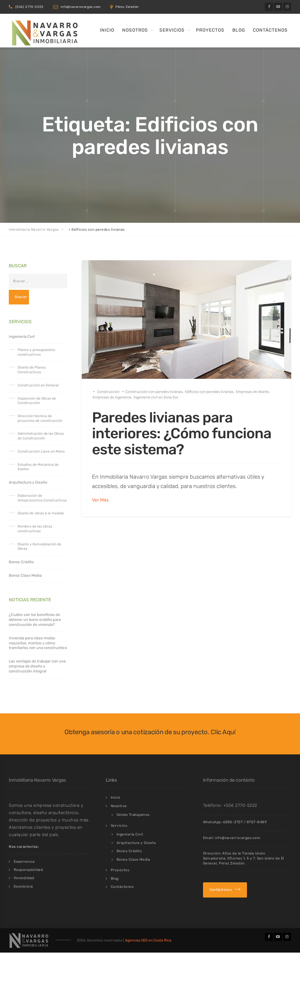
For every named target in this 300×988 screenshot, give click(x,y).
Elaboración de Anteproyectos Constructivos (42, 498)
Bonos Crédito (21, 562)
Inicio (107, 30)
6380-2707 (233, 822)
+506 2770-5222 (240, 805)
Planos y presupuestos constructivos (36, 352)
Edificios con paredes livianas (209, 392)
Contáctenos (270, 30)
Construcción (108, 392)
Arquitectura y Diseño (28, 482)
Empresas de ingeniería (112, 397)
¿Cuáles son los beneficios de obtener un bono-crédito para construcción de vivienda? (35, 619)
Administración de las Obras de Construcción (41, 435)
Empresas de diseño (252, 392)
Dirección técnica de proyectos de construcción (40, 418)
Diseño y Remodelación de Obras (39, 546)
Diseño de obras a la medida (41, 513)
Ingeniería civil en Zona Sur (156, 397)
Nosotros (135, 30)
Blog (238, 30)
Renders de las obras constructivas (35, 528)
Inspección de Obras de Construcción (37, 400)
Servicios (172, 30)
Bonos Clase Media (25, 575)
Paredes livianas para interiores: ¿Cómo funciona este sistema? (181, 433)
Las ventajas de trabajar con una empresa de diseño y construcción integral (37, 666)
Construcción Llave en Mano (41, 451)
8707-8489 (257, 822)
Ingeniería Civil (22, 336)
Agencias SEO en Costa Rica (148, 940)
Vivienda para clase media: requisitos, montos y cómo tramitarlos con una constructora (38, 643)
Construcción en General (38, 385)
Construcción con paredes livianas (154, 392)
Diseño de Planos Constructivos (32, 369)
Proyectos (210, 30)
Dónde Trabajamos (133, 815)
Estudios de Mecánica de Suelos (38, 467)
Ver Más (100, 500)
